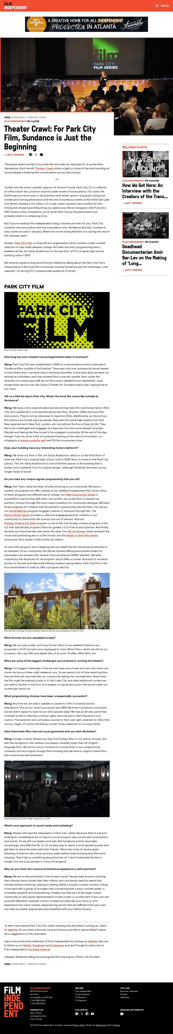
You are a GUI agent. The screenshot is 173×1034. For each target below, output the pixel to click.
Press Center (36, 1019)
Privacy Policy (78, 1025)
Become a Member (129, 991)
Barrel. (117, 1025)
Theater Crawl (37, 117)
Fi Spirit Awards (82, 994)
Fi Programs (80, 1000)
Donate (123, 994)
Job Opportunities (38, 1016)
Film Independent (15, 121)
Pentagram (101, 1025)
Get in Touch (36, 1013)
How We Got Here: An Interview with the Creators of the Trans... (145, 191)
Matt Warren (15, 155)
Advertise (124, 997)
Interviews (18, 117)
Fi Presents (80, 997)
